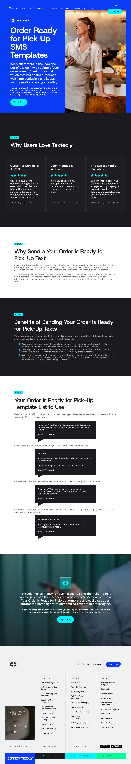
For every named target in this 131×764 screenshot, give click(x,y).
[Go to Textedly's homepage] (13, 664)
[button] (30, 8)
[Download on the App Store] (116, 746)
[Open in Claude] (15, 732)
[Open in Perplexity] (25, 726)
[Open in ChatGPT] (15, 726)
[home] (17, 8)
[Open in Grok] (25, 732)
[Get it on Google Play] (105, 746)
